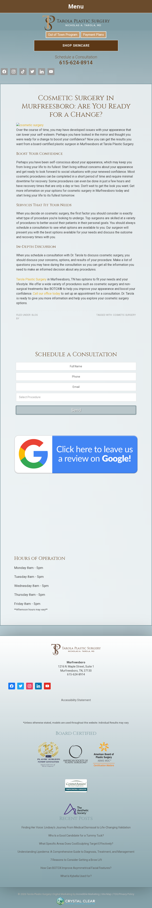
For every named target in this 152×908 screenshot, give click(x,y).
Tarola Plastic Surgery (76, 22)
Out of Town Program (62, 35)
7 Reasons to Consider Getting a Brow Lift (76, 859)
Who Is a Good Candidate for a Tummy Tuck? (76, 835)
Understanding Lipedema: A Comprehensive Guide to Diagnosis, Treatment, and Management (76, 851)
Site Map (106, 894)
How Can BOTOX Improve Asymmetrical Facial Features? (76, 867)
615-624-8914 (76, 60)
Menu (76, 6)
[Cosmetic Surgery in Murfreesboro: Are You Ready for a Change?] (30, 125)
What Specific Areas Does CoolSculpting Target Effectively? (76, 843)
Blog (35, 315)
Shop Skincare (76, 45)
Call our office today (46, 293)
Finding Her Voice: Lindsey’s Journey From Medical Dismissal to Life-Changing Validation (76, 827)
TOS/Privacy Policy (123, 894)
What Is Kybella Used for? (76, 876)
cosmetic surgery (124, 315)
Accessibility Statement (76, 700)
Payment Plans (93, 35)
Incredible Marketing (88, 894)
